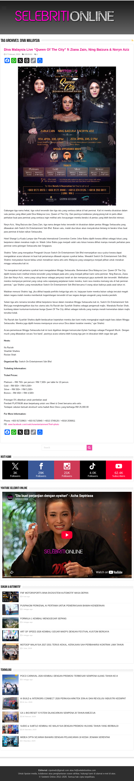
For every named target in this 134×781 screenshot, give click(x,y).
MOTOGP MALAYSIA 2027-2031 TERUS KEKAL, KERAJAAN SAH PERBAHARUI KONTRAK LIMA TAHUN (72, 645)
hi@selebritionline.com (85, 770)
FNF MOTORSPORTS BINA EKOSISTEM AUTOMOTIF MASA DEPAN (54, 593)
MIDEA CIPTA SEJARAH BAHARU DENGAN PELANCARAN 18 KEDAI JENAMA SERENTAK (65, 737)
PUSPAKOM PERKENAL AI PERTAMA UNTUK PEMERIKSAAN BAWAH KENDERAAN (62, 605)
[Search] (89, 447)
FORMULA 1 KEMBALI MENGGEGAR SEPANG (43, 618)
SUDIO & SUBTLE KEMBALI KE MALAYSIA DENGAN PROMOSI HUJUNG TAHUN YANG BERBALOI (69, 726)
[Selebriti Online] (67, 17)
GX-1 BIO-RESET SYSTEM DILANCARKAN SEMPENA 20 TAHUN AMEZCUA (57, 713)
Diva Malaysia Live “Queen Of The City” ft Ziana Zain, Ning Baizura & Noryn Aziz (66, 49)
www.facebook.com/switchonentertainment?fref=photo (33, 424)
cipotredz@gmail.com (58, 770)
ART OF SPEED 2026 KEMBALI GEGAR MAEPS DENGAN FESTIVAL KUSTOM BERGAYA (64, 631)
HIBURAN (28, 54)
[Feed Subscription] (132, 40)
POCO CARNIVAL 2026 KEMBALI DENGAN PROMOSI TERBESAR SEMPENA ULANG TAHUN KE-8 (69, 676)
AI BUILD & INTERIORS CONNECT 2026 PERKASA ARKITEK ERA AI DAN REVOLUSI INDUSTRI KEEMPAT (73, 698)
